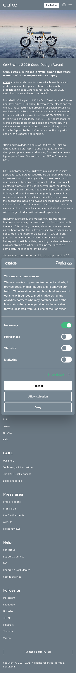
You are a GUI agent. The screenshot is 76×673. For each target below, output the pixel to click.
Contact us (52, 5)
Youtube (8, 631)
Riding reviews (11, 528)
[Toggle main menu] (70, 5)
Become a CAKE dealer (16, 570)
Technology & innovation (18, 467)
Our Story (8, 460)
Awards (7, 522)
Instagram (9, 597)
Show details (56, 374)
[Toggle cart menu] (64, 5)
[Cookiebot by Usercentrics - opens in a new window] (55, 263)
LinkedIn (8, 611)
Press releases (12, 501)
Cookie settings (12, 576)
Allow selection (38, 396)
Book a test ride (12, 480)
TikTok (7, 618)
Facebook (9, 604)
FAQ (5, 563)
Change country (35, 651)
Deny (38, 407)
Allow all (38, 385)
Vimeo (7, 638)
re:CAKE (7, 432)
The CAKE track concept (17, 474)
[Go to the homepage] (10, 5)
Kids (5, 439)
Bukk (6, 419)
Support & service (13, 556)
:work (6, 426)
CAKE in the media (13, 515)
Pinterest (8, 624)
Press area (9, 508)
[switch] (66, 337)
